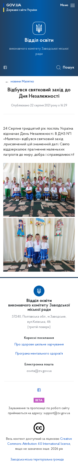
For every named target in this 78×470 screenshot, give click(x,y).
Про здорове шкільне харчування (39, 344)
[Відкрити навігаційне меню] (72, 5)
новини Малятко (22, 81)
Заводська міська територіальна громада (37, 459)
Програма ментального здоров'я (39, 353)
